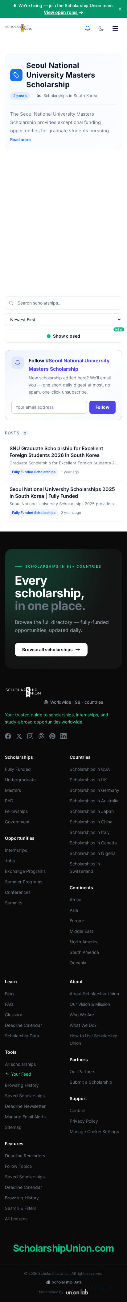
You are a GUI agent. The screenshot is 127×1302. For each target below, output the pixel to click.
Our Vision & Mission (90, 1004)
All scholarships (20, 1064)
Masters (13, 790)
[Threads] (41, 736)
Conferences (18, 892)
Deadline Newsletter (25, 1106)
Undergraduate (20, 779)
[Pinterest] (52, 736)
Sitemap (13, 1127)
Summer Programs (23, 881)
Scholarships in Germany (94, 790)
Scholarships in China (91, 821)
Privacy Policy (84, 1121)
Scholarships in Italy (90, 832)
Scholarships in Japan (92, 811)
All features (16, 1218)
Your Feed (21, 1074)
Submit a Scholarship (91, 1082)
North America (84, 941)
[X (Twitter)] (19, 736)
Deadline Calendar (23, 1025)
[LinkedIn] (63, 736)
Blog (9, 993)
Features (14, 1143)
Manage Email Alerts (25, 1116)
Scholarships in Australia (94, 800)
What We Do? (83, 1025)
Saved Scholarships (25, 1095)
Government (17, 821)
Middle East (81, 931)
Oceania (78, 962)
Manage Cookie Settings (94, 1131)
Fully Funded (18, 769)
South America (84, 952)
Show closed (87, 334)
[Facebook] (8, 736)
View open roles (61, 12)
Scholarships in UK (88, 779)
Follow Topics (18, 1166)
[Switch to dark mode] (101, 28)
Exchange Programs (25, 871)
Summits (13, 902)
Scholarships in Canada (93, 842)
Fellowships (16, 811)
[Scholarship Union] (19, 28)
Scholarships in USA (90, 769)
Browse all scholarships (47, 649)
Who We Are (82, 1014)
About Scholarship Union (94, 993)
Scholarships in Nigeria (93, 853)
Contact (78, 1110)
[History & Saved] (87, 28)
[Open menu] (115, 28)
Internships (16, 850)
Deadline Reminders (25, 1155)
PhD (9, 800)
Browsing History (22, 1085)
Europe (77, 920)
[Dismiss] (120, 9)
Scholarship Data (22, 1035)
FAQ (9, 1004)
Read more (20, 139)
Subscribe (101, 1287)
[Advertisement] (63, 223)
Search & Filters (20, 1208)
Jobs (10, 860)
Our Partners (82, 1071)
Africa (75, 899)
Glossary (13, 1014)
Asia (74, 910)
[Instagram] (30, 736)
